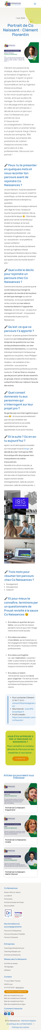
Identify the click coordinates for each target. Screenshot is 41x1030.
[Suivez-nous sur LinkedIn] (9, 1013)
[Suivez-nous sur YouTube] (12, 1013)
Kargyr (26, 448)
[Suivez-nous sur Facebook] (5, 1013)
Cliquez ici (20, 759)
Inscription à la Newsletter (16, 991)
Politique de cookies (20, 1027)
